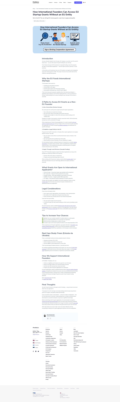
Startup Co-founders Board (51, 375)
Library (75, 343)
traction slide (45, 181)
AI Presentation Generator (51, 343)
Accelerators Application (51, 338)
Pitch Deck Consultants (50, 365)
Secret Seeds (76, 345)
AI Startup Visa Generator (51, 347)
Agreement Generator (50, 354)
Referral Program (63, 343)
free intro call (48, 277)
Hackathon (76, 347)
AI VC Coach (48, 334)
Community (76, 350)
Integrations (48, 350)
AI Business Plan (49, 336)
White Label (48, 370)
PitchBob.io (36, 327)
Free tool (47, 352)
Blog (75, 329)
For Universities (63, 340)
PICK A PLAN (78, 2)
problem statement (63, 125)
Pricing (60, 2)
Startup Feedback (49, 368)
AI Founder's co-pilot (50, 340)
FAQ (74, 338)
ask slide (76, 303)
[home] (36, 2)
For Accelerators (63, 341)
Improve (47, 331)
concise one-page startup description (50, 301)
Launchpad (76, 331)
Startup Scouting (49, 366)
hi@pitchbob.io (36, 334)
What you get (48, 377)
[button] (51, 2)
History (61, 331)
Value (61, 334)
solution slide (70, 159)
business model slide (52, 208)
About (61, 329)
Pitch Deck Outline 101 (78, 340)
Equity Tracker (48, 356)
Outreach (47, 361)
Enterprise (48, 329)
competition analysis (46, 228)
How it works (76, 334)
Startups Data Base (78, 336)
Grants (47, 363)
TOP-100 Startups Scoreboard (80, 341)
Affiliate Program (63, 345)
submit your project (47, 279)
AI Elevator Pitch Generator (51, 341)
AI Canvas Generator (50, 345)
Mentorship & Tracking (50, 372)
